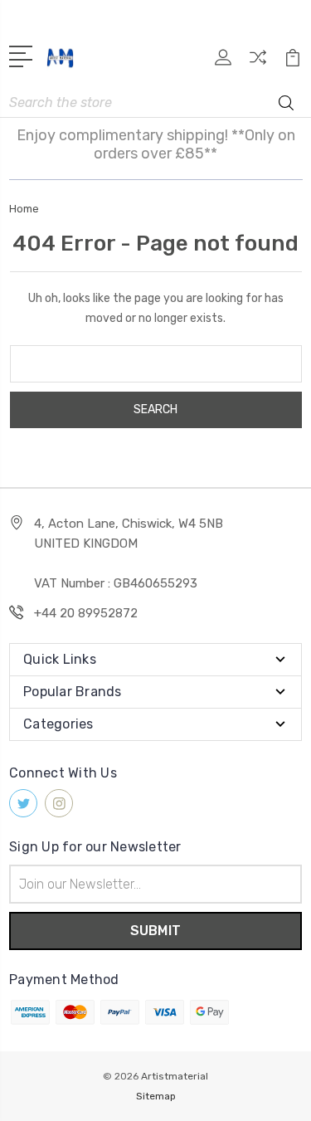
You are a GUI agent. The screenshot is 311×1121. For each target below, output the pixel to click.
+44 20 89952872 (86, 613)
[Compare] (258, 62)
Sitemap (156, 1096)
